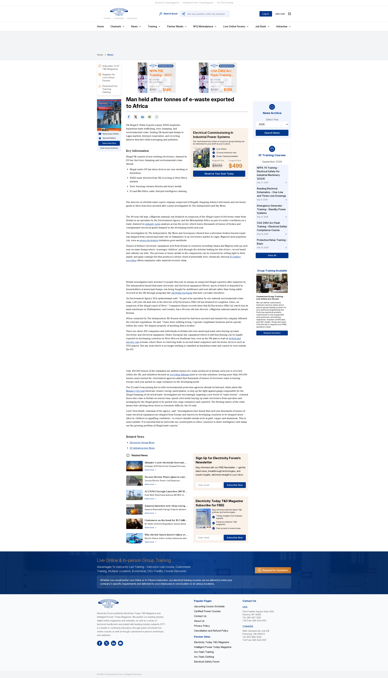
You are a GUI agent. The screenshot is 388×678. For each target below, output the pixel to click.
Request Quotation (272, 333)
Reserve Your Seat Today (219, 173)
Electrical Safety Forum (206, 661)
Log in (266, 13)
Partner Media (175, 26)
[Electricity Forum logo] (119, 12)
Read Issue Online (111, 134)
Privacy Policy (202, 625)
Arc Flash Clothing (225, 3)
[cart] (289, 13)
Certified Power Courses (207, 611)
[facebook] (128, 117)
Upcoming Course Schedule (209, 606)
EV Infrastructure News (142, 448)
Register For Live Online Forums (108, 77)
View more (149, 470)
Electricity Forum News (142, 442)
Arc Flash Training (204, 651)
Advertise (281, 26)
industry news (153, 224)
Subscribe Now (235, 485)
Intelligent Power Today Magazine (198, 3)
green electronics (148, 240)
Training (152, 26)
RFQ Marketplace (203, 26)
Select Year (272, 119)
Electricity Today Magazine (167, 3)
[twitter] (135, 117)
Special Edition (109, 138)
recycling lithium (179, 374)
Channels (115, 26)
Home (100, 26)
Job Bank (260, 26)
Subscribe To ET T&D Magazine (111, 67)
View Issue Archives (109, 148)
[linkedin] (142, 117)
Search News (272, 132)
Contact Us (200, 616)
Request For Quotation (275, 570)
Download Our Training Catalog (109, 89)
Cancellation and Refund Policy (211, 630)
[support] (149, 117)
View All (272, 255)
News (134, 26)
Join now (280, 13)
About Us (199, 620)
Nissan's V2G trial (135, 391)
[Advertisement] (187, 271)
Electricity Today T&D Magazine (211, 642)
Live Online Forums (234, 26)
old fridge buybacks (181, 292)
